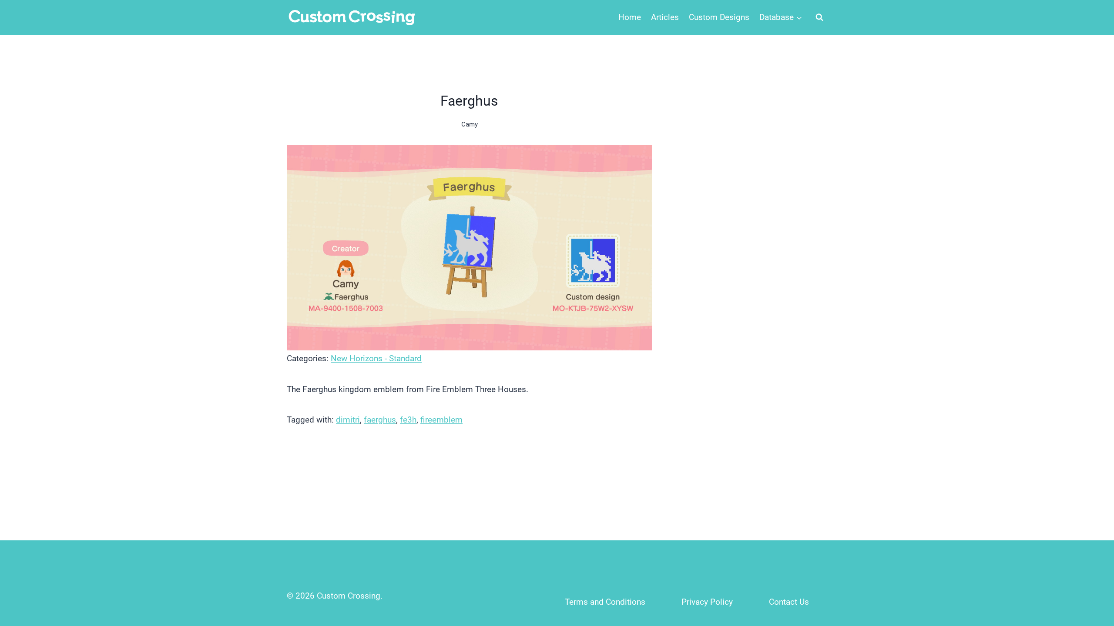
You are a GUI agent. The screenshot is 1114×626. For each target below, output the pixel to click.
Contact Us (789, 602)
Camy (469, 124)
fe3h (408, 420)
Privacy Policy (707, 602)
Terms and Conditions (605, 602)
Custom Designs (719, 17)
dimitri (348, 420)
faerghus (380, 420)
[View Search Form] (819, 17)
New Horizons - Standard (376, 358)
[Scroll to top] (1088, 562)
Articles (665, 17)
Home (629, 17)
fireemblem (441, 420)
